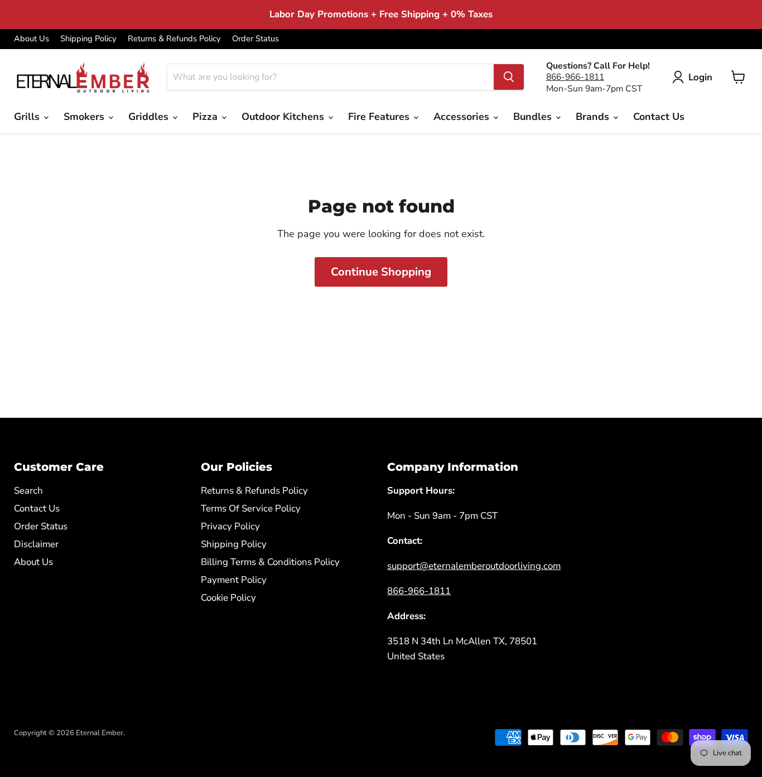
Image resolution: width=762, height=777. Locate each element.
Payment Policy (234, 579)
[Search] (509, 77)
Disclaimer (36, 544)
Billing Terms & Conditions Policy (270, 562)
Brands (594, 116)
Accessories (462, 116)
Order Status (255, 39)
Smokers (85, 116)
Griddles (149, 116)
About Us (31, 39)
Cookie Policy (228, 597)
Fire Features (380, 116)
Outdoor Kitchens (284, 116)
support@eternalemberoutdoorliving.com (474, 565)
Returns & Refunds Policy (174, 39)
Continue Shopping (381, 271)
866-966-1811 (575, 77)
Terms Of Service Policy (251, 508)
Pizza (206, 116)
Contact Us (658, 116)
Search (28, 490)
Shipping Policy (88, 39)
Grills (28, 116)
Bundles (533, 116)
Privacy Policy (230, 526)
